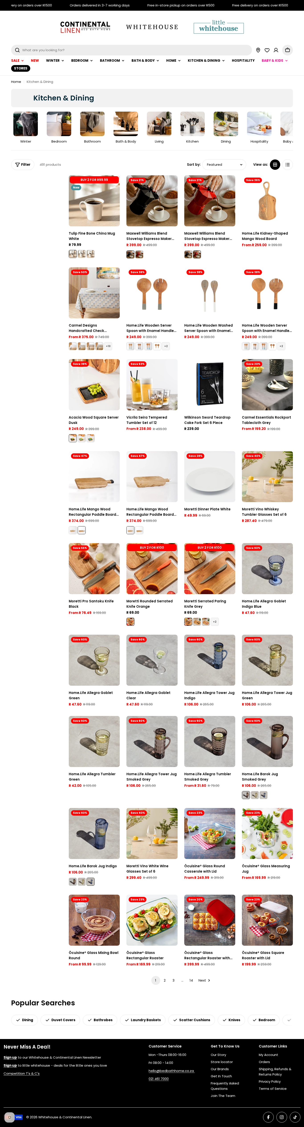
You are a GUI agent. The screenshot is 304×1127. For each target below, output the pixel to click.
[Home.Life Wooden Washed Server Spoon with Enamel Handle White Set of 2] (209, 292)
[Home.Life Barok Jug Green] (255, 795)
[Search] (17, 50)
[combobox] (131, 50)
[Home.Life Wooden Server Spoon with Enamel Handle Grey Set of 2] (151, 292)
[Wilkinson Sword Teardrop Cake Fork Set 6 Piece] (209, 384)
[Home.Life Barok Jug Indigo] (263, 795)
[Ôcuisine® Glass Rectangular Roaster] (151, 920)
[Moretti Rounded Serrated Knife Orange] (151, 568)
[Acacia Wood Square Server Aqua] (91, 438)
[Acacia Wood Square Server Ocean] (82, 438)
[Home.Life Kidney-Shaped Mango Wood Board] (267, 200)
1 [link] (155, 980)
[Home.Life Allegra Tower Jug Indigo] (209, 660)
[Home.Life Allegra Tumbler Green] (94, 741)
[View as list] (287, 164)
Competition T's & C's (22, 1073)
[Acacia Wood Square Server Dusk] (94, 384)
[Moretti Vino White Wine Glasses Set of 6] (151, 833)
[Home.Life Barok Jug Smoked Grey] (267, 741)
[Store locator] (258, 50)
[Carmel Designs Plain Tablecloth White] (73, 346)
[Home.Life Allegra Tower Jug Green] (267, 660)
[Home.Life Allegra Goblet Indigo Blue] (267, 568)
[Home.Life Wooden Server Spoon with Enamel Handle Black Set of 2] (267, 292)
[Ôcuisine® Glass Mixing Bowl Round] (94, 920)
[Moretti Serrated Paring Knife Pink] (206, 622)
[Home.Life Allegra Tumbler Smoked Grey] (209, 741)
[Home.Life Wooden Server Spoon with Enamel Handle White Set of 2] (157, 346)
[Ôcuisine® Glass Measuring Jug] (267, 833)
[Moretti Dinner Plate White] (209, 476)
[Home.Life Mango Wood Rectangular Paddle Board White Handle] (73, 530)
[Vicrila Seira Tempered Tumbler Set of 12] (151, 384)
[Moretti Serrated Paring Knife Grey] (209, 568)
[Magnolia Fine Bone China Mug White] (91, 254)
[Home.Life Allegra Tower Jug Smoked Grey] (151, 741)
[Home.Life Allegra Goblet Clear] (151, 660)
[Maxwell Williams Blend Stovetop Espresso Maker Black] (151, 200)
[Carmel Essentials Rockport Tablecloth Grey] (267, 384)
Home (16, 81)
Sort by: (194, 164)
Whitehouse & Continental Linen (64, 1117)
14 (191, 980)
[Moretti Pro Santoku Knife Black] (94, 568)
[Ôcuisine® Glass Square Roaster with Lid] (267, 920)
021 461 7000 (159, 1078)
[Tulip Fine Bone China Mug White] (94, 200)
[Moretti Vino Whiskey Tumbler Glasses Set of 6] (267, 476)
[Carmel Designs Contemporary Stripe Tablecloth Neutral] (99, 346)
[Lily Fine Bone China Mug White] (82, 254)
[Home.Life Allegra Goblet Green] (94, 660)
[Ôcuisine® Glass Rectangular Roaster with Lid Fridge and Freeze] (209, 920)
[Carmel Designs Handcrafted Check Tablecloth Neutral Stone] (94, 292)
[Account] (276, 50)
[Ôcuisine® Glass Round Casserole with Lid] (209, 833)
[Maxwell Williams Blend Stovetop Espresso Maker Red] (139, 254)
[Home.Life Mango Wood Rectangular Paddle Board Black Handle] (94, 476)
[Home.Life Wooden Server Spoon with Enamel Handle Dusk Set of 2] (139, 346)
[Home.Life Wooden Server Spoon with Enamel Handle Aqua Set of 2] (130, 346)
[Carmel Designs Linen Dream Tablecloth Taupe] (91, 346)
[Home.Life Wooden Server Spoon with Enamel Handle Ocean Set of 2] (148, 346)
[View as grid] (275, 164)
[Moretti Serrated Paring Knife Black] (197, 622)
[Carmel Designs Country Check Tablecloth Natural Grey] (82, 346)
